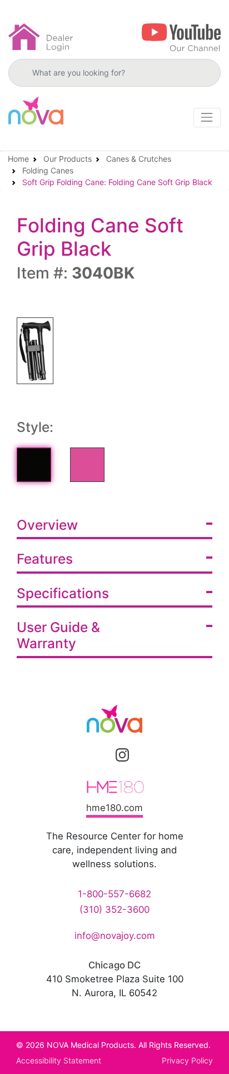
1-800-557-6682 (114, 893)
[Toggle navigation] (207, 117)
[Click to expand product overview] (209, 524)
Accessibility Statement (58, 1060)
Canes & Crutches (138, 158)
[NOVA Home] (35, 111)
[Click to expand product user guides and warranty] (209, 626)
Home (18, 158)
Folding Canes (47, 170)
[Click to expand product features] (209, 557)
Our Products (67, 158)
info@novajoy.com (114, 935)
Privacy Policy (187, 1060)
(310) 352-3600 (114, 909)
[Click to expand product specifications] (209, 592)
